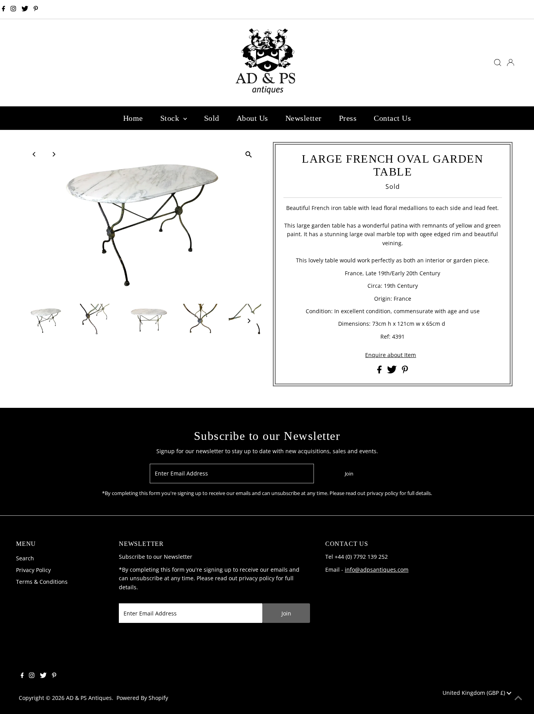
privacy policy (256, 578)
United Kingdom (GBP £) (475, 692)
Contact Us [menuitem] (392, 118)
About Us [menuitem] (252, 118)
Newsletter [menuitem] (303, 118)
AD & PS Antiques (89, 697)
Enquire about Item (390, 355)
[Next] (53, 154)
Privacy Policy (33, 570)
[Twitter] (25, 9)
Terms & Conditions (42, 581)
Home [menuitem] (133, 118)
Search (25, 558)
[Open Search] (497, 62)
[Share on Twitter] (392, 371)
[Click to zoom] (248, 154)
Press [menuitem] (348, 118)
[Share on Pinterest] (405, 371)
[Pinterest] (36, 9)
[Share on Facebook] (380, 371)
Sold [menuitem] (211, 118)
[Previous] (34, 154)
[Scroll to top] (518, 698)
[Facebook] (3, 9)
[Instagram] (13, 9)
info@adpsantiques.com (377, 569)
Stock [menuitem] (170, 118)
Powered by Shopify (142, 697)
